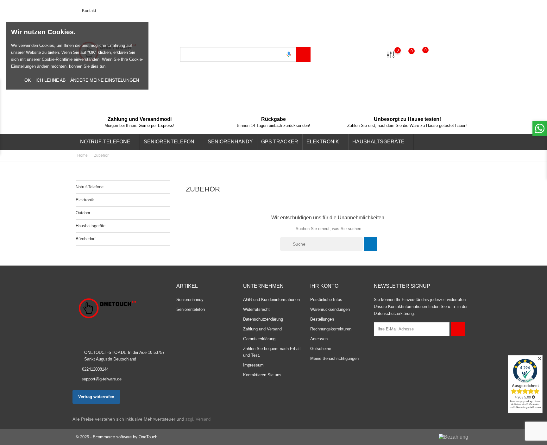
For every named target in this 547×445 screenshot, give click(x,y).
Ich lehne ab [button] (50, 80)
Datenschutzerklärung (263, 319)
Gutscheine (320, 348)
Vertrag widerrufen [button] (96, 396)
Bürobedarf (86, 238)
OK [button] (27, 80)
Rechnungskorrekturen (330, 329)
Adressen (319, 338)
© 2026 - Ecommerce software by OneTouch (116, 437)
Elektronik (324, 142)
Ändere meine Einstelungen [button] (104, 80)
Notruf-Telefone (107, 142)
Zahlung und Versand (262, 329)
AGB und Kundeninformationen (271, 299)
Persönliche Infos (326, 299)
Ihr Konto (324, 286)
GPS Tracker (279, 141)
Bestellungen (322, 319)
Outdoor (83, 212)
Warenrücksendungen (330, 309)
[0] (390, 54)
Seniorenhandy (230, 141)
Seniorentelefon (171, 142)
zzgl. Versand (198, 419)
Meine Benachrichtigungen (334, 358)
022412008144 (95, 369)
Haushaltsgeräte (380, 142)
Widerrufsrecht (256, 309)
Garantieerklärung (259, 338)
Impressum (253, 365)
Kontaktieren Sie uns (262, 375)
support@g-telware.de (102, 379)
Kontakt (88, 10)
